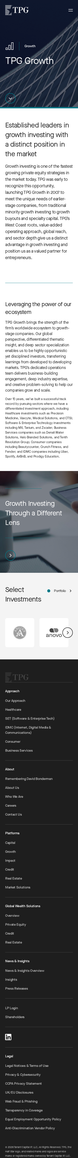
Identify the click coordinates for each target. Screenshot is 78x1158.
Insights (11, 979)
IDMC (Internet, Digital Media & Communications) (28, 730)
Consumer (12, 741)
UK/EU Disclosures (19, 1092)
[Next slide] (67, 632)
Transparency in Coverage (23, 1110)
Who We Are (14, 796)
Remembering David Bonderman (28, 778)
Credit (9, 869)
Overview (12, 915)
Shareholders (14, 1017)
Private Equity (15, 924)
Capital (10, 842)
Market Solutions (17, 887)
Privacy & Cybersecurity (23, 1074)
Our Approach (15, 700)
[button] (10, 98)
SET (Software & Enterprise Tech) (30, 718)
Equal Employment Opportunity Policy (33, 1119)
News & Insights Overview (24, 970)
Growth (10, 851)
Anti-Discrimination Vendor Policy (30, 1128)
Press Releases (16, 988)
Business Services (19, 750)
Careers (10, 805)
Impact (10, 860)
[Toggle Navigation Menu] (70, 10)
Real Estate (13, 878)
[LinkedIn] (8, 1036)
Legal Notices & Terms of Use (27, 1065)
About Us (12, 787)
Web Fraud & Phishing (21, 1101)
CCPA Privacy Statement (23, 1083)
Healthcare (13, 709)
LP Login (11, 1008)
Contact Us (13, 814)
